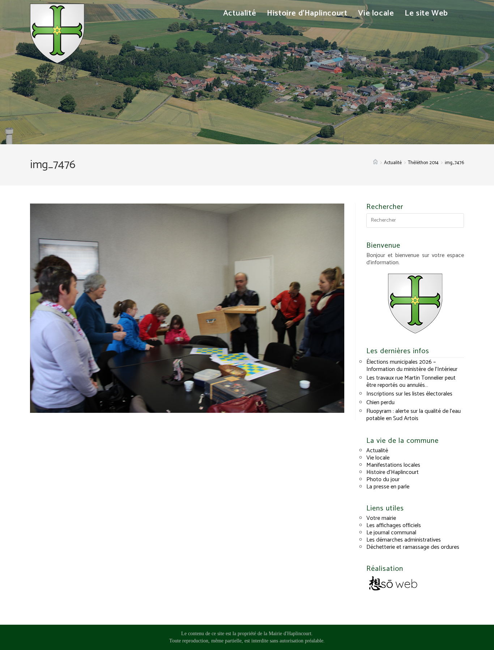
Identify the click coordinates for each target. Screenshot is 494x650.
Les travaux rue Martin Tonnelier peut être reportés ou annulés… (411, 381)
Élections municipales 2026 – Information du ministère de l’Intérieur (411, 365)
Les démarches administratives (403, 540)
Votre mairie (381, 518)
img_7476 (454, 163)
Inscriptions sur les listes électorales (409, 394)
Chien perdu (380, 402)
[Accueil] (375, 163)
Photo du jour (383, 479)
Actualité (377, 451)
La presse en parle (387, 487)
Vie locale (377, 458)
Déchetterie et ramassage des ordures (412, 547)
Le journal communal (391, 533)
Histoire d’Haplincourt (392, 472)
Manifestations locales (393, 465)
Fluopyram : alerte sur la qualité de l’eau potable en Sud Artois (413, 414)
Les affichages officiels (393, 525)
